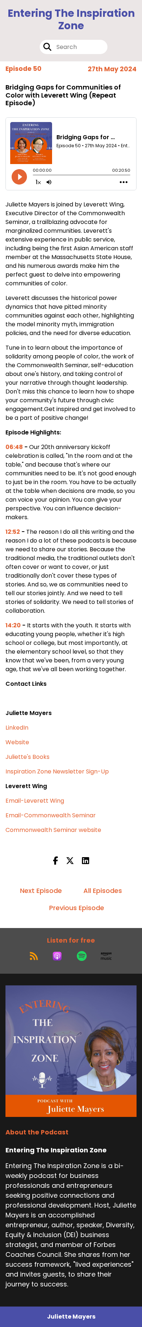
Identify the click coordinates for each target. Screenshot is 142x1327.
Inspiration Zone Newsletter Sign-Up (57, 771)
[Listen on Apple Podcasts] (57, 956)
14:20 (13, 625)
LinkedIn (16, 727)
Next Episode (41, 890)
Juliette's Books (27, 757)
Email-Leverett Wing (34, 800)
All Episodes (102, 890)
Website (17, 742)
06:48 (14, 447)
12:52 (12, 532)
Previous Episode (76, 907)
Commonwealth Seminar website (53, 830)
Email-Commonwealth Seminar (50, 815)
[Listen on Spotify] (81, 956)
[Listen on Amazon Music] (106, 956)
